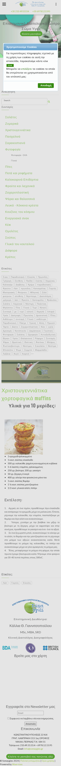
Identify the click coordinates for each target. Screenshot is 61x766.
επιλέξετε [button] (27, 69)
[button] (46, 85)
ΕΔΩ (10, 65)
